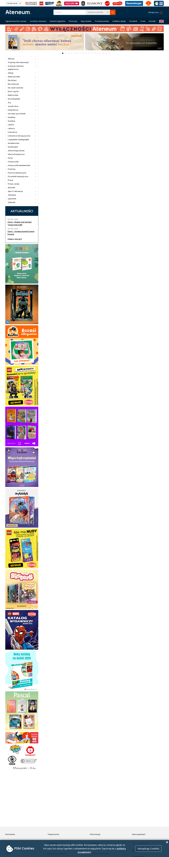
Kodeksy (11, 117)
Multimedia (13, 147)
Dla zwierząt (13, 84)
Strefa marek (12, 3)
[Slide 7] (77, 53)
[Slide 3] (65, 53)
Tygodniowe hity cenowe (15, 21)
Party (10, 158)
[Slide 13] (94, 53)
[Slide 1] (60, 53)
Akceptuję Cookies (148, 849)
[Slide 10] (86, 53)
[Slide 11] (89, 53)
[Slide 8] (80, 53)
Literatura (12, 132)
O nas (142, 21)
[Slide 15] (100, 53)
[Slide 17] (106, 53)
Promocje (73, 21)
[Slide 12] (92, 53)
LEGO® (11, 124)
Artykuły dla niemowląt (18, 62)
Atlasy (10, 73)
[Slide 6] (74, 53)
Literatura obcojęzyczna (19, 135)
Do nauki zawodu (15, 87)
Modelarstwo (13, 143)
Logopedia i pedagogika (18, 139)
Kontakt (152, 21)
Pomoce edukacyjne (17, 172)
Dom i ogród (13, 91)
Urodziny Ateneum (38, 21)
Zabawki (11, 202)
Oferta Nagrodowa (16, 150)
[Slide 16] (103, 53)
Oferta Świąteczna (16, 154)
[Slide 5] (71, 53)
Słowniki (11, 187)
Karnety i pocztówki (16, 113)
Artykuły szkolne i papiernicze (16, 68)
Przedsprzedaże (102, 21)
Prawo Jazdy (13, 184)
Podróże (11, 169)
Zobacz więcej (14, 239)
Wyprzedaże (86, 21)
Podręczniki (13, 161)
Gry (9, 102)
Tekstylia (12, 195)
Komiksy (11, 121)
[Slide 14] (97, 53)
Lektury (11, 128)
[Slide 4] (68, 53)
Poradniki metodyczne (18, 176)
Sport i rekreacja (15, 191)
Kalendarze (13, 110)
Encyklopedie (14, 98)
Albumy (11, 58)
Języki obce (13, 106)
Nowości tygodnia (57, 21)
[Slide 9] (83, 53)
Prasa (10, 180)
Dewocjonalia (14, 76)
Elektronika (13, 95)
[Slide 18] (109, 53)
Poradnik (133, 21)
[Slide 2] (63, 53)
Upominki (12, 198)
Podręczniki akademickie (19, 165)
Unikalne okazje (119, 21)
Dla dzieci (12, 80)
